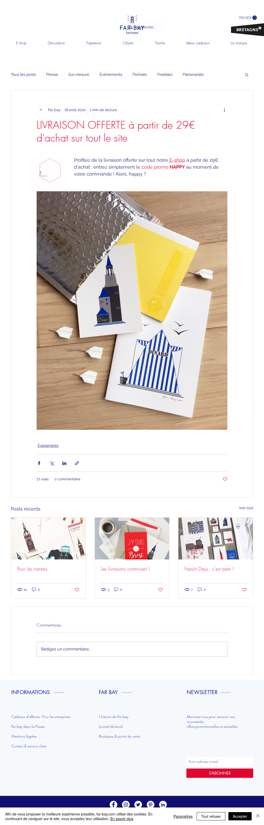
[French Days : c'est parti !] (215, 538)
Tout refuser (211, 816)
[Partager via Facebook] (39, 463)
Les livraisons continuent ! (125, 569)
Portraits (140, 74)
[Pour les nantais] (48, 538)
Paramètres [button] (183, 816)
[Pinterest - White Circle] (150, 804)
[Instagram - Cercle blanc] (126, 804)
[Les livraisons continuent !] (132, 538)
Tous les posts (23, 74)
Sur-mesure (78, 74)
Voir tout (246, 508)
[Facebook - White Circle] (113, 804)
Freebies (164, 74)
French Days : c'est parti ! (209, 569)
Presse (52, 74)
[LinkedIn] (163, 804)
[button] (246, 74)
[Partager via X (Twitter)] (51, 463)
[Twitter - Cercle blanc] (138, 804)
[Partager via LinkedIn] (64, 463)
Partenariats (193, 74)
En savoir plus (121, 818)
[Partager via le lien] (77, 463)
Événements (111, 74)
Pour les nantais (32, 569)
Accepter (240, 816)
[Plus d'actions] (224, 110)
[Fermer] (258, 816)
